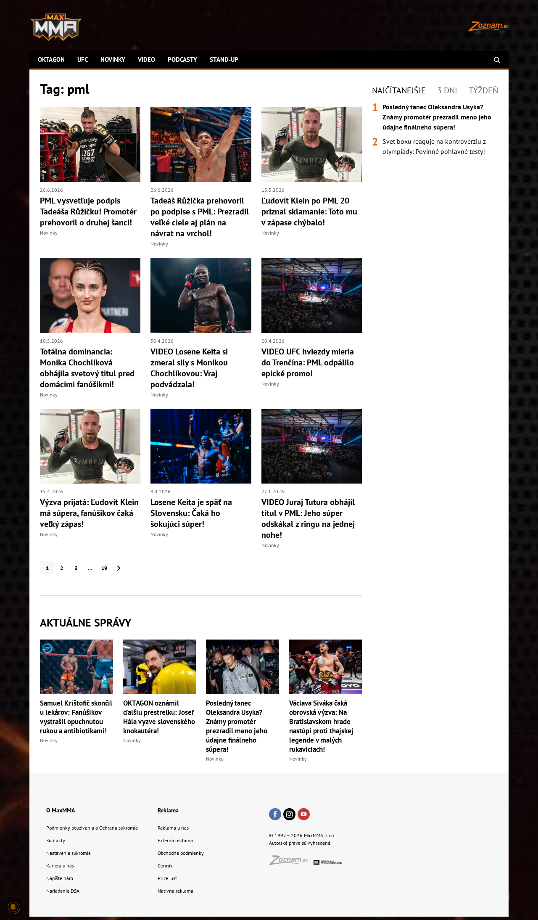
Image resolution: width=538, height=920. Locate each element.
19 (104, 568)
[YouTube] (304, 815)
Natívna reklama (175, 891)
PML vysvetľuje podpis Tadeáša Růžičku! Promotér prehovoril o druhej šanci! (88, 211)
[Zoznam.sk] (291, 862)
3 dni (447, 90)
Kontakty (55, 840)
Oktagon (51, 59)
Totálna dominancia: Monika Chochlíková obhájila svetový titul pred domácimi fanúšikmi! (87, 368)
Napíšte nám (59, 878)
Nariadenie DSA (62, 891)
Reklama (168, 810)
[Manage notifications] (13, 907)
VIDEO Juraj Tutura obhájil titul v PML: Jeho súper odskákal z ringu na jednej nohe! (308, 518)
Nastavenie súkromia (68, 853)
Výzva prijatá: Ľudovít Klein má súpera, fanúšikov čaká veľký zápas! (89, 513)
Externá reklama (175, 840)
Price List (167, 878)
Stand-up (224, 59)
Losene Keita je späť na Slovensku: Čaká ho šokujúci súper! (191, 513)
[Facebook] (275, 815)
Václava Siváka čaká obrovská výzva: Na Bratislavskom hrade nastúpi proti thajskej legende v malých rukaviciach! (321, 726)
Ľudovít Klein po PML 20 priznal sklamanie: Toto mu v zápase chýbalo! (309, 211)
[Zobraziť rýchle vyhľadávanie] (497, 60)
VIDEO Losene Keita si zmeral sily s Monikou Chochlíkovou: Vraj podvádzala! (189, 368)
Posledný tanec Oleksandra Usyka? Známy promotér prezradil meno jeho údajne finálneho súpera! (236, 726)
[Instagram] (289, 815)
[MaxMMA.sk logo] (55, 27)
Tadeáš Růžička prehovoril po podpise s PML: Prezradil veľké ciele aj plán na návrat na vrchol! (199, 217)
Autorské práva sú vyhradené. (300, 843)
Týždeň (483, 90)
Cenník (165, 865)
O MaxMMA (60, 810)
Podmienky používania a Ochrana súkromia (92, 828)
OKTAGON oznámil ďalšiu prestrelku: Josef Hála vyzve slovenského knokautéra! (159, 716)
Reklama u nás (173, 828)
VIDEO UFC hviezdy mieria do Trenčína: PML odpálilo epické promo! (307, 362)
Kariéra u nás (60, 865)
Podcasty (182, 59)
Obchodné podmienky (181, 853)
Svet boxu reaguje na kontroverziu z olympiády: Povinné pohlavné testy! (434, 146)
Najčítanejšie (399, 90)
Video (146, 59)
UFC (82, 59)
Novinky (112, 59)
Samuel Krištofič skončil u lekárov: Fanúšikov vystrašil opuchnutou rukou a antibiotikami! (76, 716)
